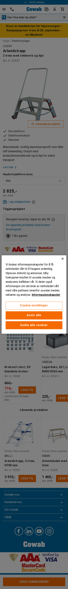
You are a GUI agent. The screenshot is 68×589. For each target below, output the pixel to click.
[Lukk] (62, 258)
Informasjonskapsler (46, 294)
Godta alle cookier (34, 325)
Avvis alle (34, 315)
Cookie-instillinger (34, 305)
